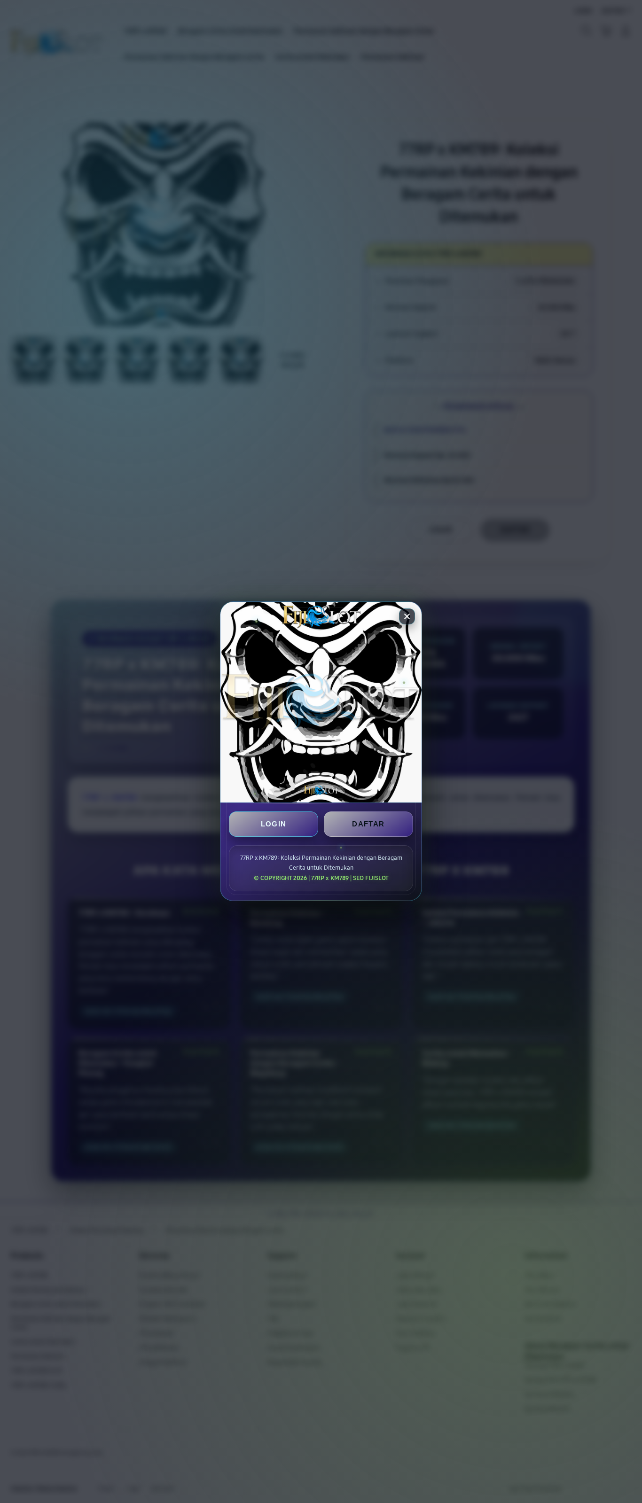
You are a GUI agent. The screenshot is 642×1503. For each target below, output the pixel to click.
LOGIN (274, 824)
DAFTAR (368, 824)
